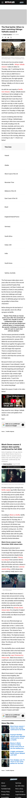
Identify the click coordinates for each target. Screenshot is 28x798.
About (3, 783)
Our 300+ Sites (19, 786)
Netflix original (6, 490)
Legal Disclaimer (20, 794)
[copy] (11, 37)
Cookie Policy (5, 794)
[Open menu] (2, 2)
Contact (3, 786)
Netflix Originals (10, 431)
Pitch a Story (19, 789)
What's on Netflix (15, 515)
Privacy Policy (5, 791)
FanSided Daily (5, 789)
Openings (18, 783)
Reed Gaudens (7, 34)
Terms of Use (19, 791)
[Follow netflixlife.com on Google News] (23, 425)
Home (3, 431)
